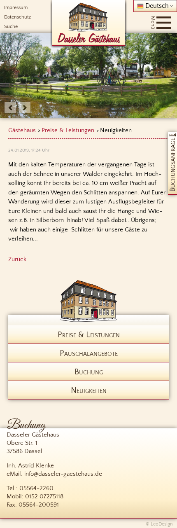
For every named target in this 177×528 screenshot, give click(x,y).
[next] (25, 107)
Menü (153, 22)
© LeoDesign (159, 524)
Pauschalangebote (89, 353)
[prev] (10, 107)
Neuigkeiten (89, 390)
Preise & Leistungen (68, 130)
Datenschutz (17, 17)
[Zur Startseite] (88, 23)
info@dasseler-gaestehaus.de (63, 473)
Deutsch (156, 5)
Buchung (89, 371)
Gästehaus (22, 130)
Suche (11, 26)
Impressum (16, 7)
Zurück (17, 259)
